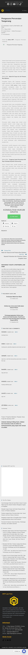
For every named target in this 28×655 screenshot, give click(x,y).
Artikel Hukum (6, 31)
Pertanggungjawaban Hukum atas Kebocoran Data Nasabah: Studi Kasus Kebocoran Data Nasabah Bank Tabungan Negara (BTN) (14, 318)
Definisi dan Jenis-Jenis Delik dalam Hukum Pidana (14, 306)
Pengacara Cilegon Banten (16, 238)
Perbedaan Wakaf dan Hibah (14, 296)
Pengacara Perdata (16, 241)
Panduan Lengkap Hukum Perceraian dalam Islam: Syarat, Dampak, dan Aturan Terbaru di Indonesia (14, 534)
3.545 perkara (13, 85)
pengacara (6, 238)
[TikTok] (3, 640)
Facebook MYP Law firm (9, 466)
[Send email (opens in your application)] (17, 4)
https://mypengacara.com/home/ (14, 633)
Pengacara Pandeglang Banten (18, 240)
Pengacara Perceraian (6, 241)
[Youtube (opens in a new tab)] (14, 4)
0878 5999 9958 (18, 629)
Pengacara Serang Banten (7, 243)
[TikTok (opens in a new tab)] (20, 4)
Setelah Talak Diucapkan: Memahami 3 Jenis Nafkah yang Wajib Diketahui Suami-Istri (14, 559)
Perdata (3, 32)
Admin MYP (11, 39)
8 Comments (6, 34)
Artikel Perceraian (16, 31)
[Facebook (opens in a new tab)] (8, 4)
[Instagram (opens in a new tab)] (11, 4)
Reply (14, 343)
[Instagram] (5, 640)
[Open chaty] (24, 651)
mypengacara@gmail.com (13, 631)
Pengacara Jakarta (5, 240)
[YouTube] (8, 640)
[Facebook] (10, 640)
